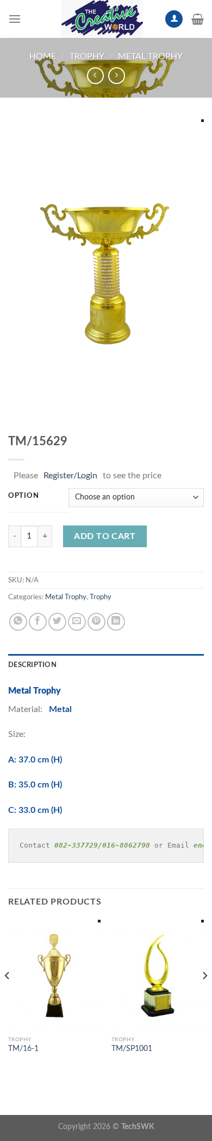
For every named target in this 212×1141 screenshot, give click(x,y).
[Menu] (14, 18)
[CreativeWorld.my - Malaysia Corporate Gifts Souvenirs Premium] (102, 19)
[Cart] (197, 19)
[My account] (174, 19)
